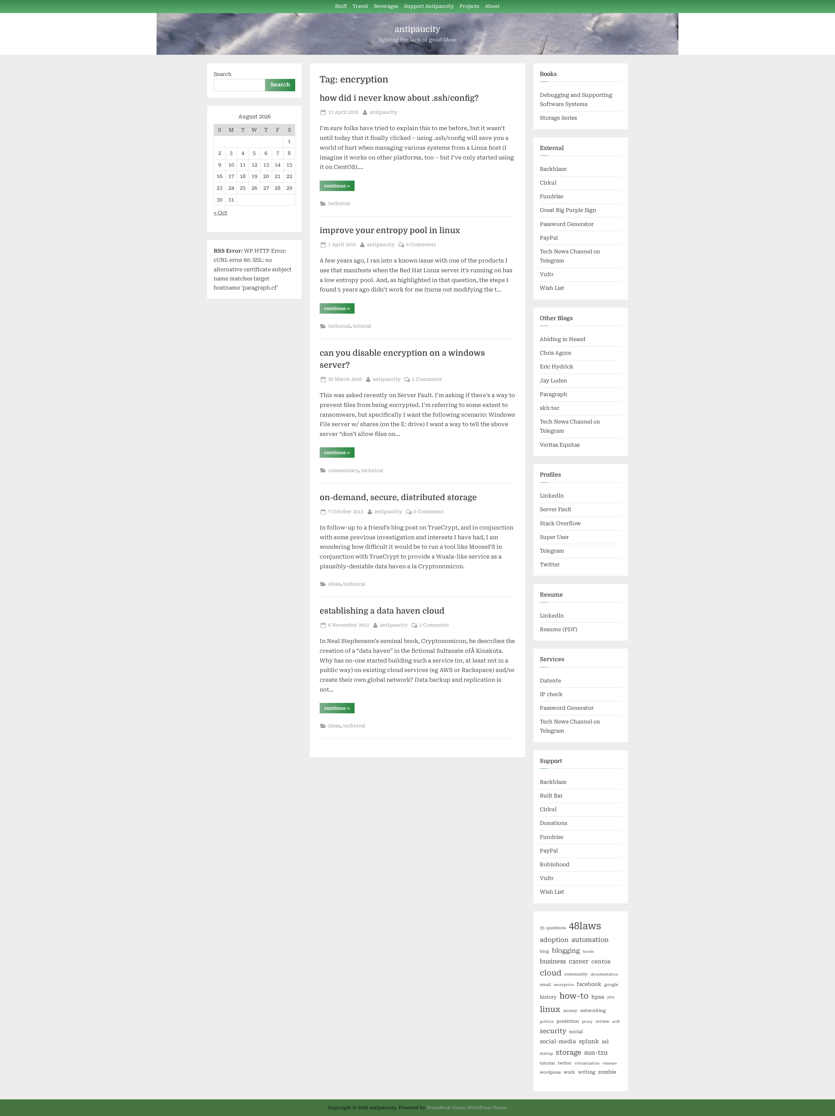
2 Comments (427, 379)
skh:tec (549, 408)
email (545, 984)
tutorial (362, 326)
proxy (587, 1021)
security (553, 1031)
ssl (605, 1041)
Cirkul (548, 183)
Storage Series (558, 118)
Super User (554, 537)
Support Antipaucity (429, 6)
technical (339, 203)
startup (546, 1053)
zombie (607, 1072)
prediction (567, 1021)
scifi (616, 1021)
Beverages (386, 6)
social (576, 1031)
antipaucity (417, 29)
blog (544, 951)
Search (223, 74)
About (492, 6)
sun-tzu (596, 1052)
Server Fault (555, 509)
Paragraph (553, 394)
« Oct (220, 213)
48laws (585, 925)
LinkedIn (552, 496)
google (611, 984)
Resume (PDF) (558, 629)
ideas (334, 584)
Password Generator (567, 224)
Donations (553, 823)
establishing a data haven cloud (382, 611)
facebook (589, 984)
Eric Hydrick (556, 367)
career (578, 961)
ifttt (611, 997)
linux (550, 1009)
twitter (564, 1063)
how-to (573, 996)
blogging (566, 950)
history (548, 997)
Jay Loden (553, 381)
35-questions (553, 928)
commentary (343, 470)
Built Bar (551, 796)
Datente (550, 680)
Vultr (547, 274)
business (553, 961)
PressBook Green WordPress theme (467, 1107)
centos (601, 961)
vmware (609, 1063)
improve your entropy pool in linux (390, 230)
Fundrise (551, 196)
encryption (564, 985)
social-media (558, 1041)
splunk (589, 1041)
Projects (469, 6)
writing (586, 1072)
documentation (604, 974)
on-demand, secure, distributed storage (398, 497)
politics (547, 1021)
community (576, 974)
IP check (551, 694)
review (602, 1021)
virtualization (587, 1063)
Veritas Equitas (560, 445)
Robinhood (554, 864)
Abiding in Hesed (562, 339)
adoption (554, 940)
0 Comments (421, 244)
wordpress (550, 1072)
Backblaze (553, 169)
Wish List (552, 288)
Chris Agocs (555, 353)
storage (568, 1052)
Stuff (341, 6)
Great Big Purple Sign (568, 210)
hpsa (597, 997)
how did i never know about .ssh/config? (399, 98)
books (588, 951)
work (569, 1072)
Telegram (552, 551)
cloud (550, 973)
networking (593, 1010)
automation (590, 940)
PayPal (549, 238)
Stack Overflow (560, 523)
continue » (339, 187)
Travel (360, 6)
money (570, 1010)
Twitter (550, 564)
